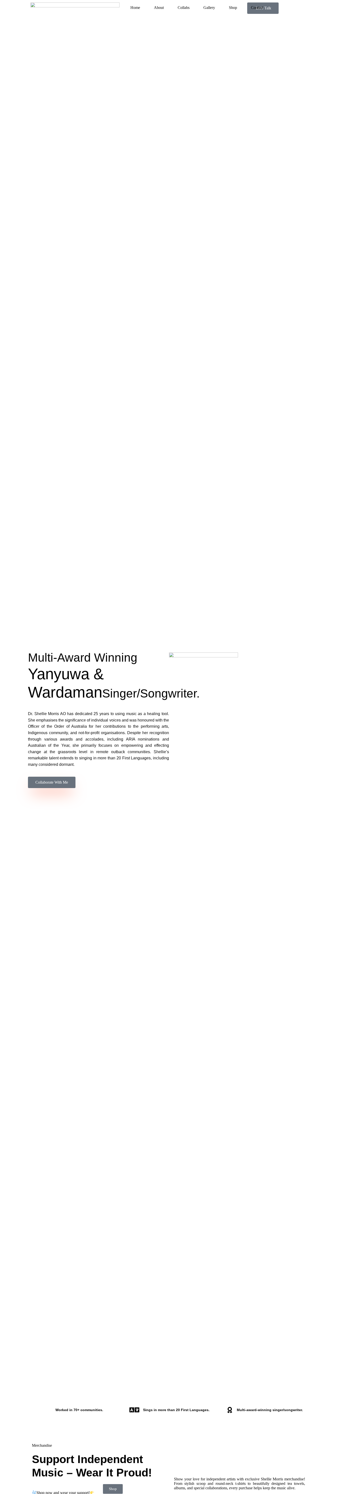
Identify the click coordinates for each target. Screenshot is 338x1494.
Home (135, 7)
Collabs (184, 7)
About (159, 7)
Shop (233, 7)
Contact (257, 7)
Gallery (209, 7)
